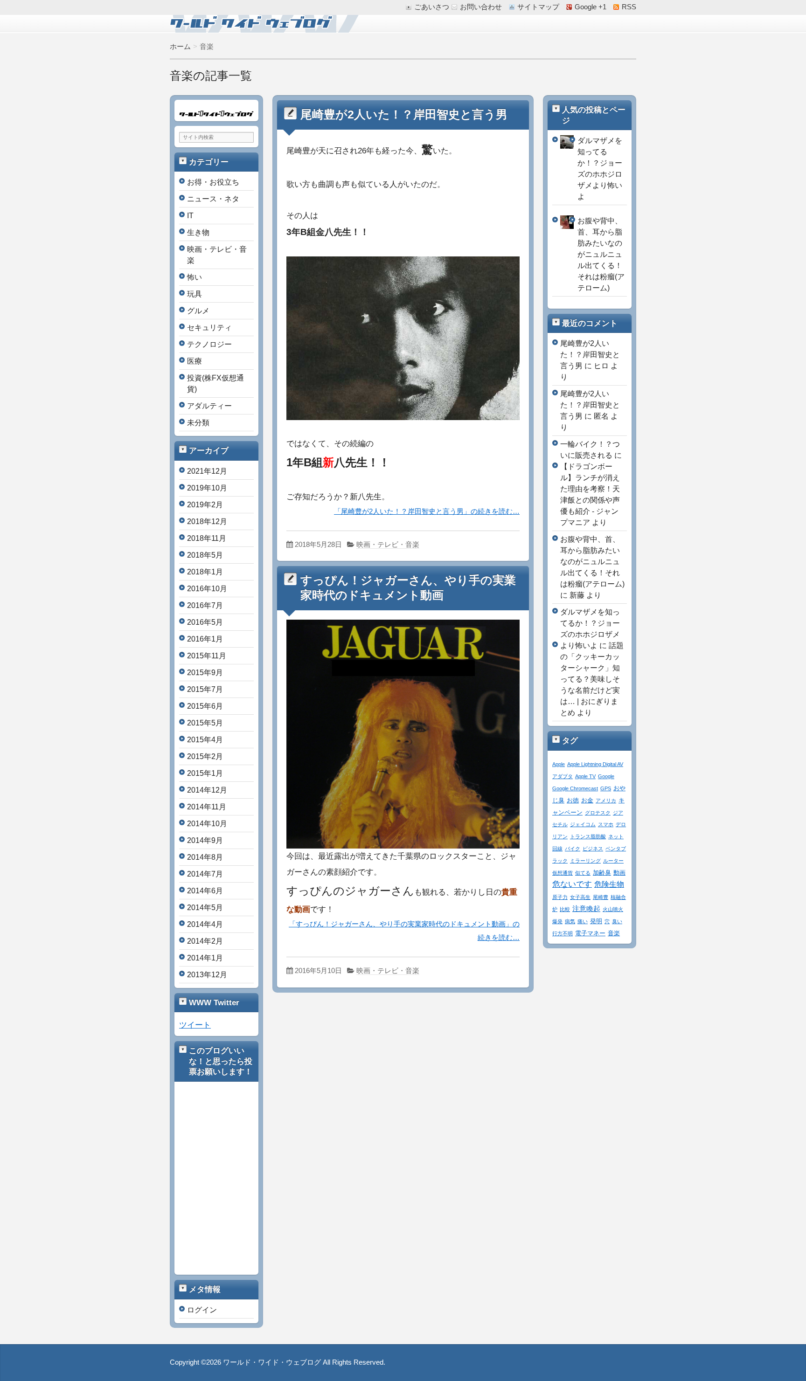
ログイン (202, 1310)
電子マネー (590, 933)
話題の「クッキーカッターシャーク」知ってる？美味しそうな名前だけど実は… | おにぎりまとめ (592, 679)
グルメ (198, 311)
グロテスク (598, 812)
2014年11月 (206, 807)
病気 (570, 921)
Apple (558, 764)
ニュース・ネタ (213, 199)
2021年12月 (207, 471)
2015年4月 (205, 740)
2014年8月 (205, 857)
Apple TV (585, 776)
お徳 (573, 800)
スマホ (605, 824)
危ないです (572, 884)
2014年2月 (205, 941)
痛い (582, 921)
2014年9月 (205, 840)
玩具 (194, 294)
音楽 (614, 933)
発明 (596, 921)
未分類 (198, 423)
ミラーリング (585, 860)
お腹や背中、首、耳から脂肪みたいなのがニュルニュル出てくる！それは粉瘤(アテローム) (601, 254)
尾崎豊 (600, 897)
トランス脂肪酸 (588, 836)
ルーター (613, 860)
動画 (619, 873)
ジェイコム (583, 824)
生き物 (198, 232)
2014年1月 (205, 958)
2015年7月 (205, 689)
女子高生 (580, 897)
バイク (572, 848)
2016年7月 (205, 605)
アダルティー (209, 406)
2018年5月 (205, 555)
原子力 (560, 897)
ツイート (195, 1024)
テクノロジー (209, 344)
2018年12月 (207, 521)
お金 (587, 800)
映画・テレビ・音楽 (387, 544)
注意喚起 (586, 908)
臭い (617, 921)
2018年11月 (206, 538)
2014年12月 (207, 790)
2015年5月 (205, 723)
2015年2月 (205, 756)
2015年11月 (206, 656)
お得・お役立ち (213, 182)
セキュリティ (209, 327)
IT (190, 216)
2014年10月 (207, 824)
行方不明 (562, 933)
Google (606, 776)
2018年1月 (205, 572)
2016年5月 (205, 622)
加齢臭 (602, 873)
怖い (194, 277)
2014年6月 (205, 891)
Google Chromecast (575, 788)
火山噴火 (613, 909)
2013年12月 (207, 975)
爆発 (557, 921)
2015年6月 (205, 706)
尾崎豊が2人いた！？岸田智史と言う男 (403, 114)
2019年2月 (205, 505)
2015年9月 (205, 673)
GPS (605, 788)
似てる (583, 873)
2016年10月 (207, 589)
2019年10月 (207, 488)
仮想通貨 (562, 873)
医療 (194, 361)
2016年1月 (205, 639)
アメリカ (606, 800)
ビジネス (593, 848)
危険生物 (609, 884)
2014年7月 (205, 874)
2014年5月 (205, 907)
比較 (565, 909)
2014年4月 (205, 924)
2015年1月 (205, 773)
